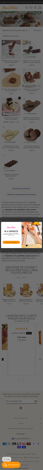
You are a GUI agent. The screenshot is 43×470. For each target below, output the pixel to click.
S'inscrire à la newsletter (11, 242)
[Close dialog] (41, 223)
